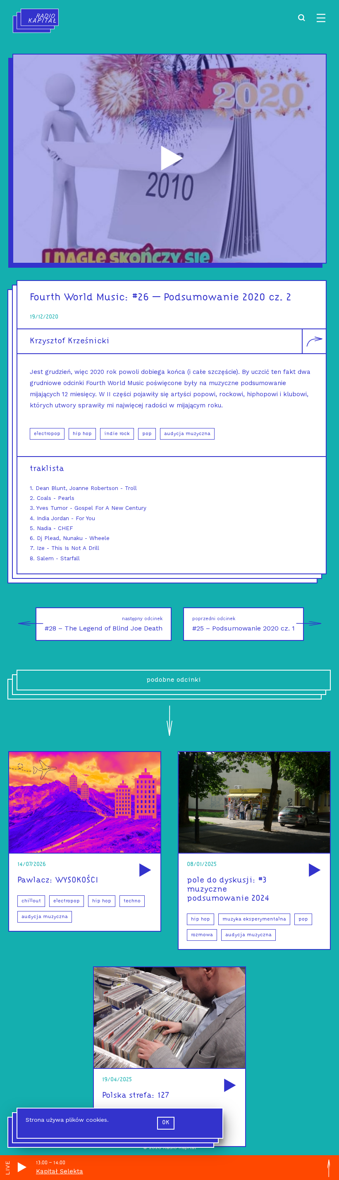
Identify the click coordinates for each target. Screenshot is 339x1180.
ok (166, 1122)
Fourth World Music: (79, 297)
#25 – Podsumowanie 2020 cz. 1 (243, 624)
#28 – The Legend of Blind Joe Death (103, 624)
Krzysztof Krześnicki (70, 341)
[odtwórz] (143, 871)
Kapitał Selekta (59, 1171)
